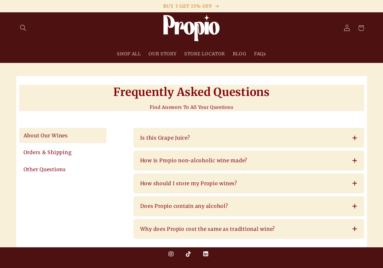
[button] (23, 28)
